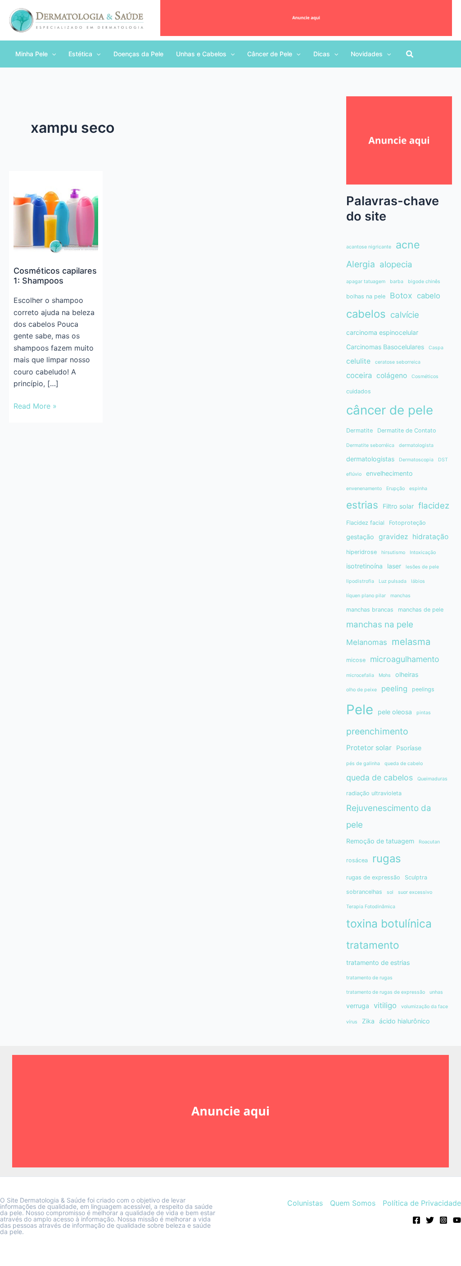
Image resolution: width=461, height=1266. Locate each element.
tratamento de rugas (369, 978)
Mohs (385, 675)
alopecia (396, 264)
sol (390, 892)
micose (356, 660)
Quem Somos (352, 1202)
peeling (394, 688)
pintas (423, 713)
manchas (400, 596)
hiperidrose (361, 552)
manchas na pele (379, 624)
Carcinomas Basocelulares (385, 347)
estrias (362, 505)
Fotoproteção (407, 522)
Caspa (436, 348)
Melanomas (366, 642)
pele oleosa (395, 712)
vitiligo (385, 1005)
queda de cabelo (403, 763)
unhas (436, 992)
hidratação (430, 536)
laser (394, 566)
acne (408, 244)
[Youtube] (457, 1220)
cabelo (428, 295)
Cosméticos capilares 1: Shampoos (55, 275)
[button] (35, 54)
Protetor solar (369, 747)
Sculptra (416, 877)
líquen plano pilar (366, 596)
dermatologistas (370, 459)
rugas (386, 858)
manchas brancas (369, 609)
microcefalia (360, 675)
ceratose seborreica (397, 362)
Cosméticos (424, 376)
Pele (359, 709)
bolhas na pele (365, 296)
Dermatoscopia (416, 460)
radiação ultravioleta (374, 793)
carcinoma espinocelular (382, 332)
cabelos (366, 313)
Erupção (395, 488)
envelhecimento (389, 473)
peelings (423, 689)
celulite (358, 361)
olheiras (406, 674)
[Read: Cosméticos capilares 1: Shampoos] (56, 214)
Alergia (360, 264)
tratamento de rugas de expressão (385, 992)
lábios (418, 581)
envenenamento (364, 488)
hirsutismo (393, 552)
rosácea (357, 860)
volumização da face (424, 1006)
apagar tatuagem (365, 281)
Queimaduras (432, 779)
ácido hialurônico (404, 1021)
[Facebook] (416, 1220)
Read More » (35, 406)
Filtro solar (398, 506)
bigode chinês (424, 281)
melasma (411, 641)
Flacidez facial (365, 522)
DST (443, 460)
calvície (404, 315)
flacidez (433, 505)
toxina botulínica (389, 923)
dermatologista (416, 445)
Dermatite (359, 430)
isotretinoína (364, 566)
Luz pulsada (393, 581)
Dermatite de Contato (406, 430)
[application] (52, 54)
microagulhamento (404, 659)
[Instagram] (443, 1220)
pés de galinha (363, 763)
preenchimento (377, 731)
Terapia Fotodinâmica (370, 907)
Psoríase (408, 748)
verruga (357, 1005)
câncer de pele (389, 410)
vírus (351, 1022)
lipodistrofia (360, 581)
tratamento (372, 945)
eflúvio (354, 474)
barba (396, 281)
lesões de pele (422, 567)
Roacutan (429, 842)
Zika (368, 1021)
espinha (418, 488)
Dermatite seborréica (370, 445)
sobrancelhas (364, 891)
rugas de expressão (373, 877)
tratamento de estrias (378, 962)
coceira (359, 375)
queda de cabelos (379, 777)
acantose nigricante (368, 247)
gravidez (393, 536)
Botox (401, 295)
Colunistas (305, 1202)
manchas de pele (420, 609)
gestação (360, 537)
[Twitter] (430, 1220)
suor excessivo (415, 892)
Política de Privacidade (422, 1202)
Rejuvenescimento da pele (388, 816)
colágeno (391, 375)
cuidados (358, 391)
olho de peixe (361, 690)
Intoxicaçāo (423, 552)
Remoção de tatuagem (380, 841)
